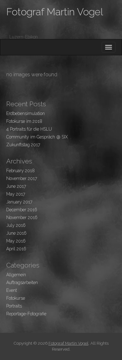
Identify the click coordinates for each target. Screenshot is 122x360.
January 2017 (19, 201)
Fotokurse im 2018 (24, 121)
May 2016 (16, 240)
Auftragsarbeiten (22, 282)
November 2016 (22, 217)
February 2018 (20, 170)
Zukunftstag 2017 (23, 144)
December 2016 (21, 209)
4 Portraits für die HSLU (29, 129)
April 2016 (16, 248)
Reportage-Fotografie (26, 313)
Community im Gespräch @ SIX (37, 136)
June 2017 (16, 186)
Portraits (14, 305)
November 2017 (21, 178)
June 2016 (16, 233)
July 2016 (16, 225)
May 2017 (15, 194)
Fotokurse (15, 298)
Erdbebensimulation (25, 113)
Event (11, 290)
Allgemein (16, 274)
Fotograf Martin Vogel (54, 12)
